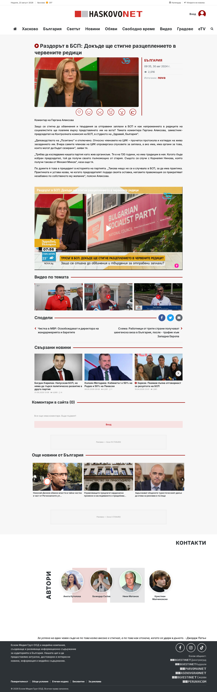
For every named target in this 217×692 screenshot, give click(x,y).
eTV (202, 29)
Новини (92, 29)
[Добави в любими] (80, 112)
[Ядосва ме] (112, 112)
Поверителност (19, 681)
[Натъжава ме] (134, 112)
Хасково (30, 29)
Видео (166, 29)
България (52, 29)
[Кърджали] (190, 664)
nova (162, 78)
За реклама (94, 681)
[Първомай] (193, 669)
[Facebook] (180, 647)
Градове (185, 29)
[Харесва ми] (90, 112)
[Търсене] (211, 28)
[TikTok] (201, 647)
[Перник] (194, 681)
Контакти (191, 542)
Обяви (111, 29)
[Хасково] (108, 14)
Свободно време (138, 29)
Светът (73, 29)
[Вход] (202, 14)
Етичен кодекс (60, 681)
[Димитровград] (188, 660)
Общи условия (40, 681)
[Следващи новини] (178, 373)
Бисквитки (79, 681)
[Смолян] (189, 677)
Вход (193, 14)
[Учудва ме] (123, 112)
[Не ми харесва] (101, 112)
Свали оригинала (46, 61)
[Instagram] (190, 647)
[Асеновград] (191, 673)
